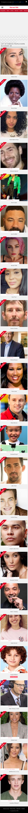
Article (11, 10)
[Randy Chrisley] (14, 326)
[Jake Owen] (14, 483)
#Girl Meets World (13, 676)
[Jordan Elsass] (14, 515)
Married (16, 10)
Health (21, 10)
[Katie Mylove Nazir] (14, 137)
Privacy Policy (16, 2)
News (8, 10)
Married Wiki (14, 7)
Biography (3, 10)
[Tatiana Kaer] (14, 74)
